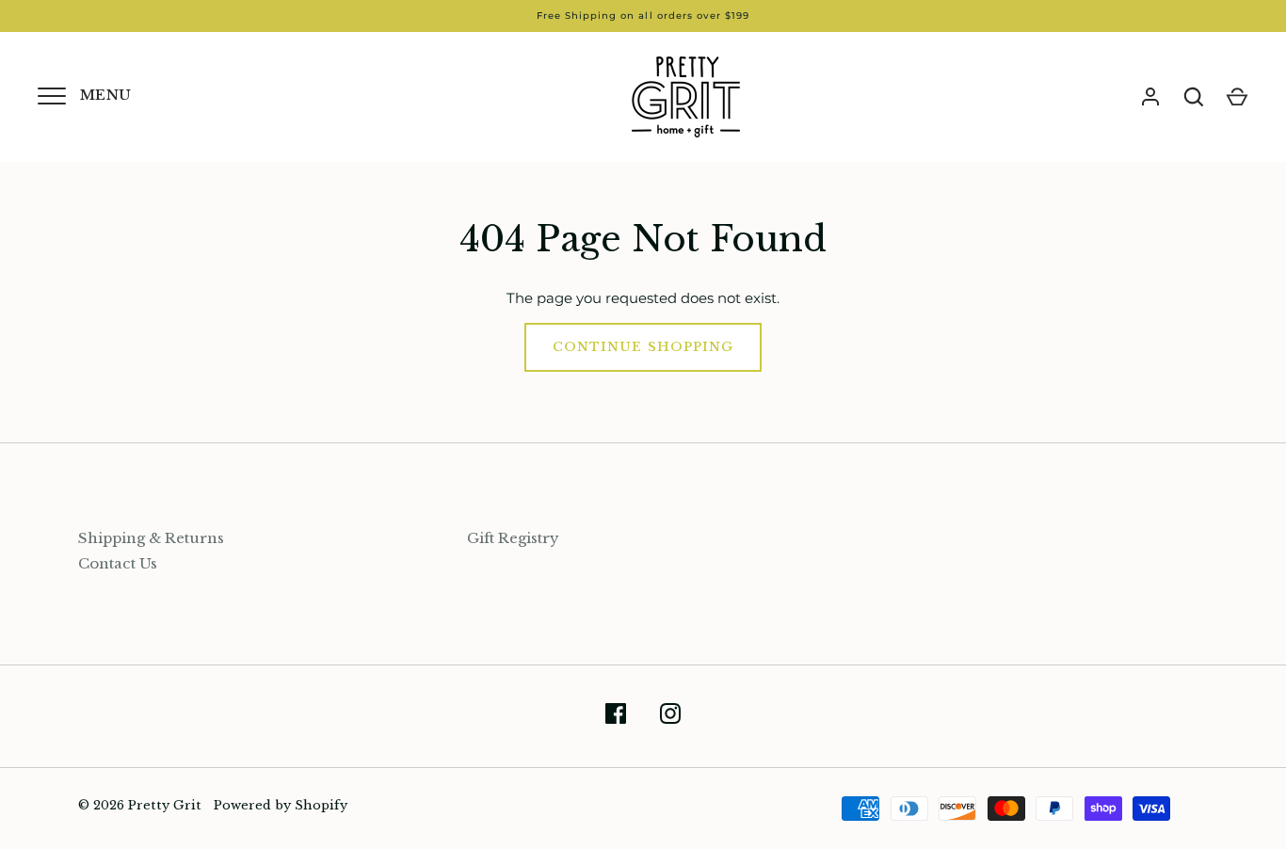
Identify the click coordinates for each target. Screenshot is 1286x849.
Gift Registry (513, 538)
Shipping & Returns (151, 538)
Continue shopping (643, 347)
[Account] (1150, 97)
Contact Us (117, 563)
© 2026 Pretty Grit (139, 805)
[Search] (1193, 97)
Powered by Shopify (280, 805)
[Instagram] (670, 716)
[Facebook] (615, 716)
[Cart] (1237, 97)
